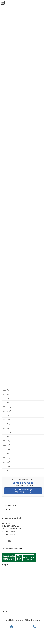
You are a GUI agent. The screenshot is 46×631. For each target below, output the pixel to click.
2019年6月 (6, 394)
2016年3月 (6, 441)
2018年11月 (7, 407)
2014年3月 (6, 454)
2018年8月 (6, 420)
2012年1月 (6, 470)
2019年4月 (6, 398)
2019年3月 (6, 403)
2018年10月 (7, 411)
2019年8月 (6, 390)
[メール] (9, 541)
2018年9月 (6, 415)
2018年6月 (6, 424)
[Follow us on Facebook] (4, 541)
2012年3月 (6, 466)
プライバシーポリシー (9, 505)
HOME (11, 629)
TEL (35, 629)
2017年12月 (7, 432)
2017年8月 (6, 437)
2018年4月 (6, 428)
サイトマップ (6, 510)
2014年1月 (6, 458)
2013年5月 (6, 462)
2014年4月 (6, 449)
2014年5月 (6, 445)
